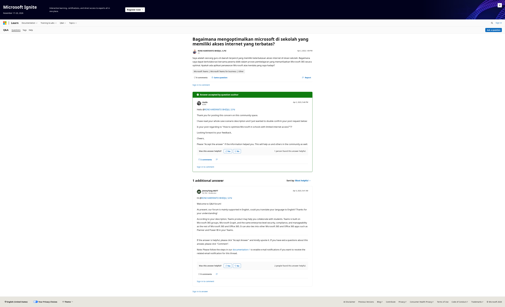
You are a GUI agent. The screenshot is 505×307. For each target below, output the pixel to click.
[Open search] (492, 23)
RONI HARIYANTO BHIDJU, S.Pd (212, 51)
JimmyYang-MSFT (210, 190)
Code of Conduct (459, 302)
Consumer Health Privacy (421, 302)
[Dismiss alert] (500, 5)
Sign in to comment (201, 85)
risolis (205, 102)
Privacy (402, 302)
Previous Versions (366, 302)
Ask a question (493, 30)
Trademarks (476, 302)
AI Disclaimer (349, 302)
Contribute (390, 302)
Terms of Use (442, 302)
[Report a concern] (216, 159)
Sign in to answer (200, 291)
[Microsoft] (5, 23)
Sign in (499, 23)
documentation (240, 249)
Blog (379, 302)
